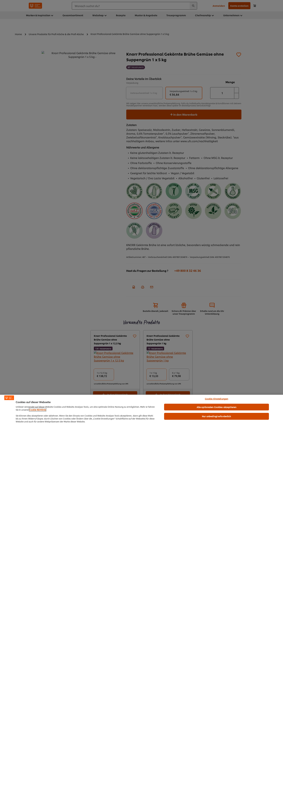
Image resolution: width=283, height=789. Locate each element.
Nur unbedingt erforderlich (216, 416)
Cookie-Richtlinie (37, 409)
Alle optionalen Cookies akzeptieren (216, 406)
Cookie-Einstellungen (216, 398)
